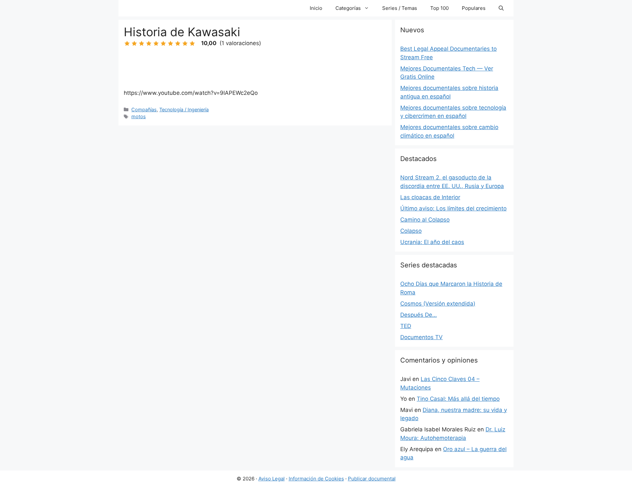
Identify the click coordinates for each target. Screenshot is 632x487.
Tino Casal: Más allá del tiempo (458, 398)
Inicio (316, 8)
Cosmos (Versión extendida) (437, 303)
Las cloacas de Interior (430, 197)
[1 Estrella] (127, 43)
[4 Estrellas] (148, 43)
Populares (474, 8)
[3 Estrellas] (141, 43)
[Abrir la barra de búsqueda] (501, 8)
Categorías (348, 8)
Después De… (418, 314)
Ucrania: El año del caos (432, 242)
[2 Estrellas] (134, 43)
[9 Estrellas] (185, 43)
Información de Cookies (316, 478)
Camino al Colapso (425, 219)
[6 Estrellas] (163, 43)
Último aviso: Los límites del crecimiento (453, 208)
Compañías (144, 109)
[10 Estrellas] (192, 43)
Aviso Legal (271, 478)
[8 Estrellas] (177, 43)
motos (138, 116)
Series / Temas (399, 8)
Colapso (411, 231)
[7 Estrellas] (170, 43)
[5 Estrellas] (156, 43)
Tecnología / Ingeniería (184, 109)
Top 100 (439, 8)
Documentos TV (421, 337)
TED (405, 326)
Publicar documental (372, 478)
